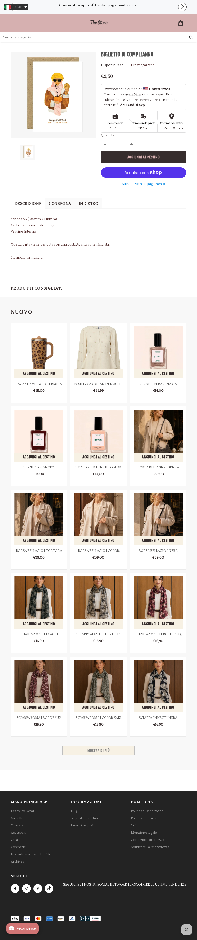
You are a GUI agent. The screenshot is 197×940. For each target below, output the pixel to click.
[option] (98, 5)
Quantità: (108, 135)
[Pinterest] (37, 888)
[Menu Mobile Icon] (14, 23)
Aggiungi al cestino (39, 373)
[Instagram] (26, 888)
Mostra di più (98, 750)
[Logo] (99, 22)
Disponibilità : (112, 65)
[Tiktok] (49, 888)
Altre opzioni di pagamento (143, 184)
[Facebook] (15, 888)
